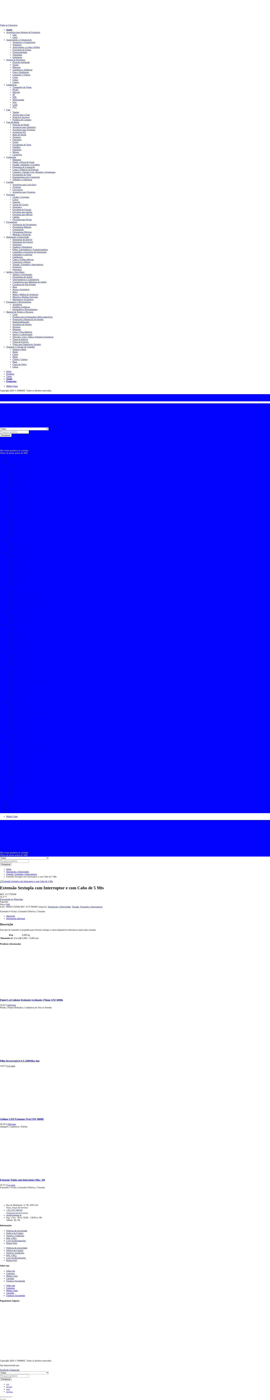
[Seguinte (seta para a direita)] (4, 1399)
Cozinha (9, 182)
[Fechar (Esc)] (10, 1396)
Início (8, 371)
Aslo (8, 904)
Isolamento (17, 57)
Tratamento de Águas (21, 87)
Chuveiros (16, 140)
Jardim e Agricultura (15, 272)
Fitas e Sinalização (20, 72)
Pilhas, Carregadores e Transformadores (30, 249)
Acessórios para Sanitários (24, 127)
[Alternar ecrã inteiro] (4, 1396)
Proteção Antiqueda (21, 62)
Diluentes (16, 329)
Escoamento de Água (21, 145)
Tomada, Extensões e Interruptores (27, 264)
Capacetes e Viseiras (21, 75)
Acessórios (17, 304)
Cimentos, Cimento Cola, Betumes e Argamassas (33, 172)
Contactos (10, 1273)
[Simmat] (9, 23)
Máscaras (16, 67)
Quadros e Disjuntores (22, 247)
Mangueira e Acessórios (22, 299)
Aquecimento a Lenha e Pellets (26, 47)
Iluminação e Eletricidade (17, 237)
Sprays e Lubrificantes (22, 334)
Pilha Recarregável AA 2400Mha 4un (20, 1061)
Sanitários (16, 150)
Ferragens (10, 194)
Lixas (14, 314)
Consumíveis (18, 229)
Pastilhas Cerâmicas (21, 307)
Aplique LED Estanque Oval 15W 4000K (22, 1119)
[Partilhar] (7, 1396)
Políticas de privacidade (16, 1231)
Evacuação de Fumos (21, 50)
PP (13, 95)
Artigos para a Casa (21, 115)
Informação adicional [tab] (15, 918)
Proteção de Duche (20, 125)
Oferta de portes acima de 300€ (20, 395)
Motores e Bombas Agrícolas (25, 297)
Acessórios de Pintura (22, 324)
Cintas (15, 80)
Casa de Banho (12, 122)
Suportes (16, 202)
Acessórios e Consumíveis (23, 42)
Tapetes (15, 112)
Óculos (15, 65)
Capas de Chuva (19, 364)
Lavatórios (17, 155)
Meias (15, 357)
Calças (15, 367)
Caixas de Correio (20, 204)
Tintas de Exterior (20, 342)
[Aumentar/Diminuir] (1, 1396)
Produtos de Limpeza (21, 120)
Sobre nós (10, 1271)
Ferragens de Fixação (21, 209)
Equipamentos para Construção (26, 177)
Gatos (15, 37)
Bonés (15, 352)
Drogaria (16, 327)
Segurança (17, 207)
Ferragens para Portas (22, 219)
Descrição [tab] (10, 916)
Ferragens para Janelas (22, 212)
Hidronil (16, 92)
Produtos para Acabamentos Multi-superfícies (32, 317)
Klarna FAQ (11, 1243)
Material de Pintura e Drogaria (19, 312)
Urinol (15, 142)
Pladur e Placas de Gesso (23, 162)
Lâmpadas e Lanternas (22, 254)
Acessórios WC (19, 132)
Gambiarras (17, 257)
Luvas (15, 77)
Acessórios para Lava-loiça (24, 185)
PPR (14, 97)
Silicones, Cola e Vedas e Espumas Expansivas (32, 337)
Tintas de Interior (20, 339)
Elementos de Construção (23, 167)
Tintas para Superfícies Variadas (26, 344)
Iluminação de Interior (22, 239)
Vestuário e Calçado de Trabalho (20, 347)
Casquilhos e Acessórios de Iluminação (29, 252)
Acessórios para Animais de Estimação (23, 32)
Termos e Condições (15, 1236)
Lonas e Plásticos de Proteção (25, 170)
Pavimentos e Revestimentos (18, 302)
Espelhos (16, 147)
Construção (11, 157)
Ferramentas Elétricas (22, 232)
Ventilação (17, 45)
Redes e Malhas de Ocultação (25, 294)
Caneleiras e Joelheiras (22, 70)
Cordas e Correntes (20, 197)
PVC (14, 107)
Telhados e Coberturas (22, 180)
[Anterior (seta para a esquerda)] (1, 1399)
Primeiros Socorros (21, 117)
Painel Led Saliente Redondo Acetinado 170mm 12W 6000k (31, 1000)
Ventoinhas (17, 55)
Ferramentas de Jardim (22, 277)
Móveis (15, 152)
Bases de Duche (19, 135)
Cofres (15, 199)
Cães (14, 35)
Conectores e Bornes (21, 262)
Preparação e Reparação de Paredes (27, 319)
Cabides (15, 217)
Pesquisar (5, 435)
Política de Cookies (14, 1233)
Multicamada (18, 100)
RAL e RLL (11, 1238)
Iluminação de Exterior (22, 242)
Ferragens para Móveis (22, 214)
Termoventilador (19, 52)
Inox (14, 102)
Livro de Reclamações (16, 1241)
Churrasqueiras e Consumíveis (25, 279)
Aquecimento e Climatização (19, 40)
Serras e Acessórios (20, 289)
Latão (15, 105)
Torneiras (16, 137)
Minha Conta (12, 386)
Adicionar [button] (11, 1005)
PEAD (15, 90)
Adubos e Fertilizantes (22, 274)
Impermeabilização (20, 322)
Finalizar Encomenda (15, 1281)
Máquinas (16, 160)
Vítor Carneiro (26, 1365)
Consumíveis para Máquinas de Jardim (29, 282)
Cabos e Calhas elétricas (23, 259)
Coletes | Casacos (20, 359)
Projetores (16, 267)
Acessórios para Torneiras (23, 130)
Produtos (10, 374)
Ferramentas (11, 222)
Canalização (11, 85)
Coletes (15, 82)
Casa (8, 110)
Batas (14, 362)
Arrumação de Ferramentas (24, 224)
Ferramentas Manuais (21, 227)
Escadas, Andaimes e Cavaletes (26, 165)
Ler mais (11, 1066)
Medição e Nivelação (21, 234)
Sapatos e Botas (19, 349)
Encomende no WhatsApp (11, 899)
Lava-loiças (17, 189)
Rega (14, 287)
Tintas (9, 376)
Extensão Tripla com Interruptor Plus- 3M (22, 1180)
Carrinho (10, 1278)
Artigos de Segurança (15, 60)
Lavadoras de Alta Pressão (24, 284)
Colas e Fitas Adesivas (22, 332)
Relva (15, 292)
